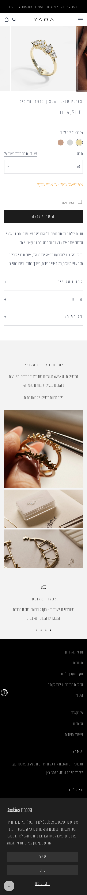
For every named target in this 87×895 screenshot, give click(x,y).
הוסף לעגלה (43, 216)
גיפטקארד (77, 713)
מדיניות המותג (15, 843)
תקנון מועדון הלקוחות (71, 674)
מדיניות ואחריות (74, 652)
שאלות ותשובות (74, 734)
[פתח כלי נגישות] (4, 692)
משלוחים (78, 663)
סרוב (42, 870)
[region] (43, 604)
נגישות (79, 695)
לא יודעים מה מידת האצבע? (20, 154)
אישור (42, 857)
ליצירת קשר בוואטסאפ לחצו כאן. (64, 772)
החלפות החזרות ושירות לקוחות (65, 685)
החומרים (78, 724)
